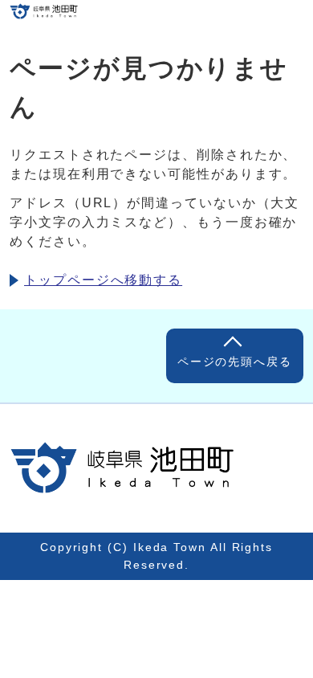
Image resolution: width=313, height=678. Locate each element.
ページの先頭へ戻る (234, 361)
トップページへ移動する (103, 280)
